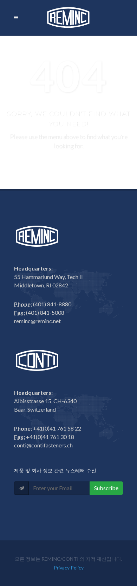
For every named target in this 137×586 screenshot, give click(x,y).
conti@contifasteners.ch (43, 445)
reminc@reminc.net (37, 321)
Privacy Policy (69, 568)
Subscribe (106, 488)
